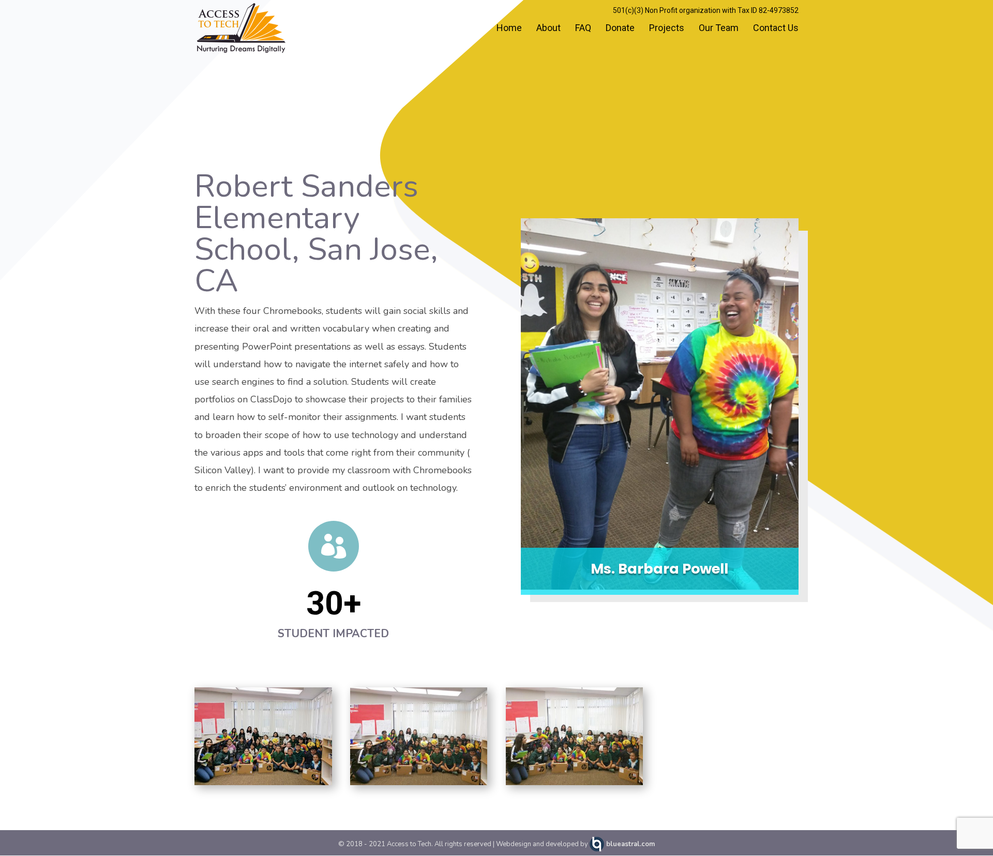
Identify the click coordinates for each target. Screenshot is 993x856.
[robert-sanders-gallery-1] (263, 785)
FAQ (583, 28)
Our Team (719, 28)
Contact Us (776, 28)
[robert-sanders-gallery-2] (419, 785)
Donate (620, 28)
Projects (666, 28)
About (548, 28)
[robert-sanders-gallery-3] (574, 785)
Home (509, 28)
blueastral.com (630, 844)
